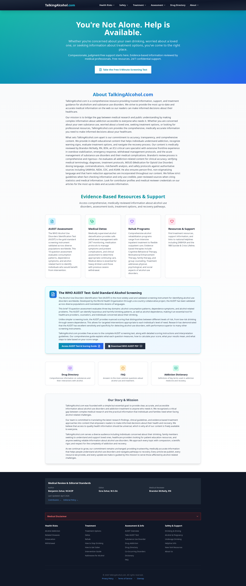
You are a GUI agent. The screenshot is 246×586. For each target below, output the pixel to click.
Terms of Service (125, 578)
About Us (169, 551)
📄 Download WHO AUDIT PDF (123, 346)
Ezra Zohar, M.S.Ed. (108, 491)
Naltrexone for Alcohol (94, 555)
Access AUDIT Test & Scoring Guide (79, 346)
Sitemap (140, 578)
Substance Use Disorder (135, 539)
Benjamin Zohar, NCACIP (60, 491)
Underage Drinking (173, 539)
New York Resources (173, 547)
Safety (122, 5)
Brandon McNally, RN (160, 491)
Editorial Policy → (70, 500)
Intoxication (50, 539)
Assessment (157, 5)
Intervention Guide (93, 551)
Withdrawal (50, 543)
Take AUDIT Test (132, 535)
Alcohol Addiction (52, 531)
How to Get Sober (92, 547)
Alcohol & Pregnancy (174, 535)
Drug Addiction (131, 543)
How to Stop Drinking (94, 543)
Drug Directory (177, 5)
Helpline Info (170, 543)
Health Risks (105, 5)
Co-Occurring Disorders (135, 551)
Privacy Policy (107, 578)
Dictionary (129, 555)
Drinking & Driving (173, 531)
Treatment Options (93, 531)
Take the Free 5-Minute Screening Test (125, 69)
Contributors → (54, 500)
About (193, 5)
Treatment (138, 5)
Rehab (88, 539)
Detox (87, 535)
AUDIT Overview (132, 531)
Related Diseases (52, 535)
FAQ (127, 559)
